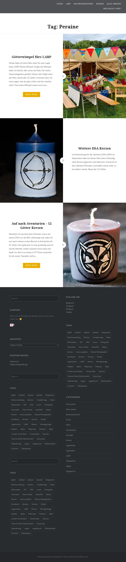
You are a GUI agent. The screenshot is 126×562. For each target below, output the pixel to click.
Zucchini (70, 386)
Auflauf (78, 332)
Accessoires (71, 404)
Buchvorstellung (74, 337)
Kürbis (99, 357)
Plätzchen (88, 367)
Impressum (14, 361)
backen (87, 332)
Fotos (68, 425)
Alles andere (114, 4)
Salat (107, 367)
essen (95, 342)
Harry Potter (84, 347)
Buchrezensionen (83, 4)
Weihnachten (106, 381)
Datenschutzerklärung (18, 365)
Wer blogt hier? (112, 9)
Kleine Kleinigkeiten (99, 352)
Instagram (70, 306)
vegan (82, 381)
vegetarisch (93, 381)
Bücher (86, 337)
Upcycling (97, 376)
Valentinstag (72, 381)
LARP (68, 4)
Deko (108, 337)
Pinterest (69, 309)
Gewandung (71, 430)
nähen (78, 367)
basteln (96, 332)
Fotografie (105, 342)
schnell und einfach (75, 371)
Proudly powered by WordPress (50, 557)
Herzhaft (69, 435)
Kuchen (91, 357)
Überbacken (82, 386)
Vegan (68, 466)
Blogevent (106, 332)
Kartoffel (95, 347)
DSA (87, 342)
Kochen (82, 357)
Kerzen (100, 4)
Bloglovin (70, 303)
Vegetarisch (70, 471)
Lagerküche (72, 362)
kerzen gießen (82, 352)
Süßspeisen (70, 461)
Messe (90, 362)
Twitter (69, 312)
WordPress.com (82, 557)
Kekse (104, 347)
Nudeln (70, 367)
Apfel (69, 332)
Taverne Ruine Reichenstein (78, 376)
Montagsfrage (101, 362)
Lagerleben (70, 451)
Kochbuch (71, 357)
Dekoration (72, 342)
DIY (81, 342)
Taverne (102, 371)
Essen (60, 4)
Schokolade (90, 371)
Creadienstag (98, 337)
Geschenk (71, 347)
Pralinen (98, 367)
